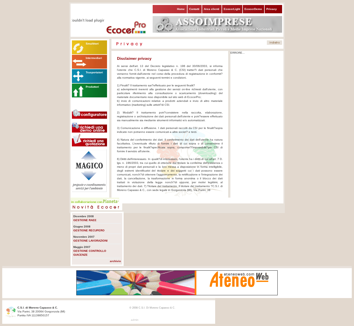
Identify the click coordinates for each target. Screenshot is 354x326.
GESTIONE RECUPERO (89, 230)
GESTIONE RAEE (85, 220)
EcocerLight (232, 9)
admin (135, 319)
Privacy (271, 9)
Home (181, 9)
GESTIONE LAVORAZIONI (90, 240)
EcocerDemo (253, 9)
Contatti (194, 9)
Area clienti (211, 9)
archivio (115, 261)
